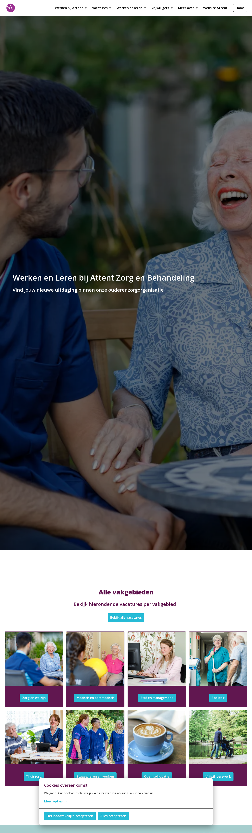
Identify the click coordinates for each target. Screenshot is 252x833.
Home (240, 8)
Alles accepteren (113, 816)
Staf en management (157, 698)
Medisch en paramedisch (95, 698)
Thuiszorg (34, 776)
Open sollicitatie (156, 776)
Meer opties (53, 801)
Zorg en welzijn (34, 698)
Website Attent (215, 8)
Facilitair (218, 698)
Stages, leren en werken (95, 776)
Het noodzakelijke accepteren (70, 816)
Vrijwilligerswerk (218, 776)
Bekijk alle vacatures (126, 617)
